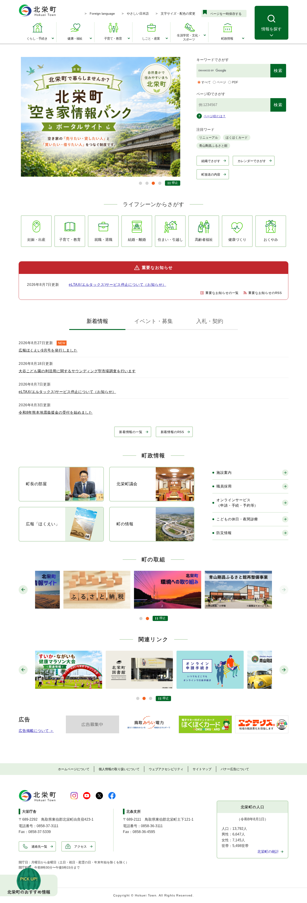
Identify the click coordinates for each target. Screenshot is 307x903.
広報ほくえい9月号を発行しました (48, 350)
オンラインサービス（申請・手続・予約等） (237, 502)
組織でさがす (210, 161)
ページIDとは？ (215, 116)
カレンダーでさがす (252, 161)
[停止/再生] (172, 183)
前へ (23, 589)
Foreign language (102, 13)
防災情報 (223, 533)
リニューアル (208, 137)
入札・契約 (209, 321)
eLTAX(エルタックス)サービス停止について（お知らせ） (117, 285)
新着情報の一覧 (130, 432)
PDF (235, 82)
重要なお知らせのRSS (265, 293)
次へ (283, 589)
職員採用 (223, 486)
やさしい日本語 (138, 13)
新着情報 (97, 321)
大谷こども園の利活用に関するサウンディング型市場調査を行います (77, 371)
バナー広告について (235, 769)
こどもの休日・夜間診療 (237, 519)
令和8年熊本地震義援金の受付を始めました (56, 412)
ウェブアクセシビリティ (166, 769)
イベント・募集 (153, 321)
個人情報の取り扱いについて (119, 769)
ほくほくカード (237, 137)
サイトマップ (202, 769)
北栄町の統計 (268, 851)
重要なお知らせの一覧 (222, 293)
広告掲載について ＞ (36, 731)
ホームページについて (73, 769)
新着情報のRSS (172, 432)
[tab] (97, 322)
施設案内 (223, 472)
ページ (221, 82)
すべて (206, 82)
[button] (140, 183)
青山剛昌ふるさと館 (213, 145)
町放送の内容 (210, 174)
